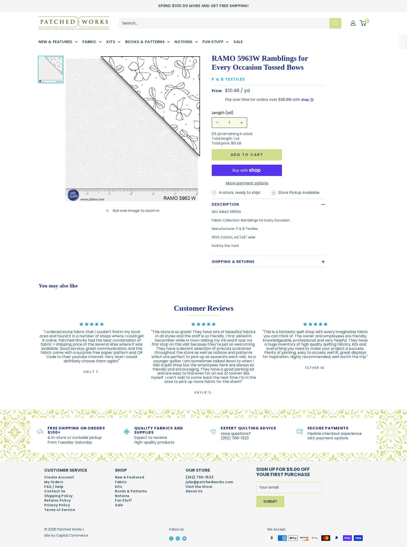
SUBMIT (270, 501)
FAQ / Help (54, 487)
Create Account (59, 477)
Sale (238, 42)
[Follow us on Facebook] (171, 538)
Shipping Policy (58, 496)
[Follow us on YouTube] (184, 538)
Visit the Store (199, 487)
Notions (183, 42)
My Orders (53, 482)
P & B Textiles (228, 79)
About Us (194, 491)
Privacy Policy (57, 505)
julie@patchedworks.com (209, 482)
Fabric (89, 42)
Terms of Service (59, 510)
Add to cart (247, 154)
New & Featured (56, 42)
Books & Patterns (145, 42)
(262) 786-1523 (199, 477)
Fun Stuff (213, 42)
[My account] (353, 23)
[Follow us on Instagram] (178, 538)
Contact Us (54, 491)
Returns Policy (57, 500)
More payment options (247, 183)
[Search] (335, 23)
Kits (110, 42)
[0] (363, 23)
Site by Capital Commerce (66, 535)
